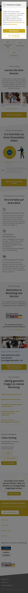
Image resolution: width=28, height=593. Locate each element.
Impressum (13, 24)
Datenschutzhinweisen (15, 22)
